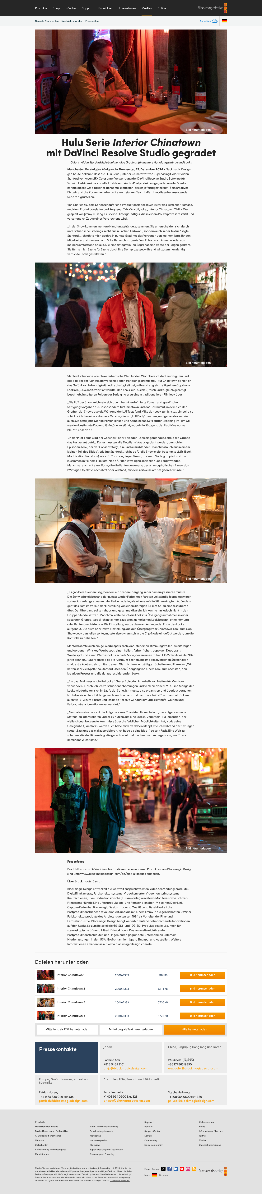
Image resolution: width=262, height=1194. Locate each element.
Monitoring (95, 1135)
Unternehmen (127, 8)
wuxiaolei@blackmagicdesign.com (193, 1068)
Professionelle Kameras (46, 1126)
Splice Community (153, 1144)
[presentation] (40, 82)
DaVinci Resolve (51, 1131)
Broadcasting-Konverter (102, 1131)
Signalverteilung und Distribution (106, 1149)
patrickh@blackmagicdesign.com (63, 1100)
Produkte (41, 8)
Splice (162, 8)
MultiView (95, 1144)
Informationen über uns (210, 1131)
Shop (56, 8)
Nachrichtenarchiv (72, 20)
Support (87, 8)
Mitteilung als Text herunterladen (131, 1029)
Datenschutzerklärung (210, 1144)
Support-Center (152, 1131)
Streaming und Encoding (102, 1154)
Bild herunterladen (198, 129)
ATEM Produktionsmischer (48, 1135)
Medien (147, 8)
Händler (70, 8)
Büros (202, 1126)
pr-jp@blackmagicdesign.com (125, 1068)
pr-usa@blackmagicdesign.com (127, 1100)
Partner (202, 1135)
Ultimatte (39, 1140)
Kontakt (148, 1135)
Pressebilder (92, 21)
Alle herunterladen (194, 1029)
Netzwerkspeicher (99, 1140)
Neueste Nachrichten (47, 21)
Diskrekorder (41, 1144)
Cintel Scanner (42, 1154)
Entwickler (105, 8)
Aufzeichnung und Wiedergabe (50, 1149)
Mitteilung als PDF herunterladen (67, 1029)
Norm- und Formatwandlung (104, 1126)
